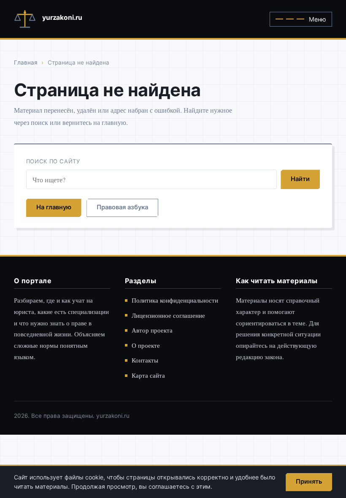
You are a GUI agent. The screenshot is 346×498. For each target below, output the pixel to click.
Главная (26, 62)
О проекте (146, 345)
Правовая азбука (122, 207)
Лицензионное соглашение (168, 315)
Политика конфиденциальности (175, 300)
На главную (53, 207)
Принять (309, 481)
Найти (300, 179)
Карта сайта (148, 375)
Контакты (145, 360)
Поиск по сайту (53, 161)
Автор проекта (152, 330)
